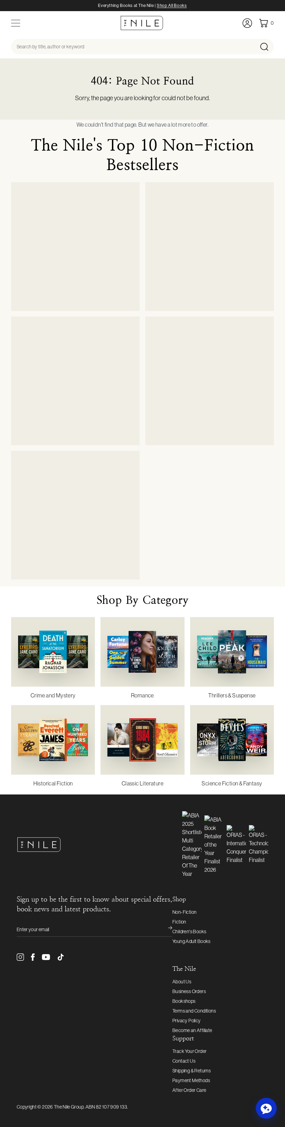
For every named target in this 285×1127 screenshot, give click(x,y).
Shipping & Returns (191, 1070)
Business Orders (189, 991)
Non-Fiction (184, 912)
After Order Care (189, 1090)
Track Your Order (189, 1051)
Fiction (179, 922)
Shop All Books (172, 5)
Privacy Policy (186, 1020)
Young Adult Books (191, 941)
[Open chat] (266, 1108)
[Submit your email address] (165, 929)
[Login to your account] (247, 23)
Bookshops (184, 1001)
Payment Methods (191, 1080)
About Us (181, 981)
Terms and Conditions (194, 1011)
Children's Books (189, 931)
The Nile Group (69, 1107)
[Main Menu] (15, 23)
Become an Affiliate (192, 1030)
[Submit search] (266, 46)
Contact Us (183, 1061)
